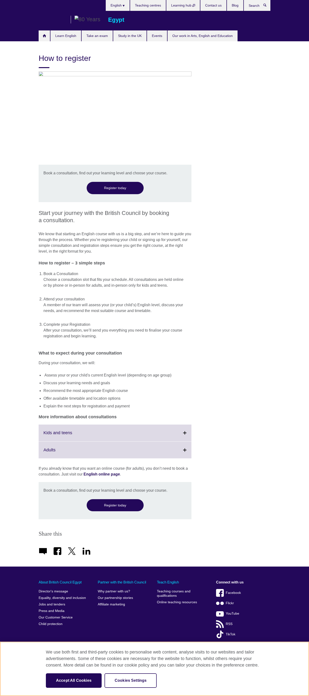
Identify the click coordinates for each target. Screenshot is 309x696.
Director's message (53, 591)
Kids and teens (68, 435)
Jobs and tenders (52, 604)
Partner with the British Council (122, 582)
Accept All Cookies (73, 680)
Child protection (51, 624)
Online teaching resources (177, 602)
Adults (60, 452)
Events (157, 36)
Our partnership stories (115, 598)
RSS (229, 624)
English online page (102, 474)
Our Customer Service (56, 617)
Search (267, 6)
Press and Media (51, 611)
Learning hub (181, 5)
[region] (154, 669)
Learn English (65, 36)
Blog (235, 5)
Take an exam (97, 36)
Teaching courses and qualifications (173, 593)
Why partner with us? (114, 591)
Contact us (213, 5)
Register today (115, 188)
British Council (53, 20)
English (117, 5)
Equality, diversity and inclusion (62, 598)
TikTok (230, 634)
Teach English (168, 582)
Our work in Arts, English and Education (202, 36)
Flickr (230, 603)
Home (44, 35)
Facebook (233, 593)
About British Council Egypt (60, 582)
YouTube (232, 613)
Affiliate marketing (111, 604)
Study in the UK (130, 36)
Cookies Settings (131, 680)
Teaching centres (148, 5)
